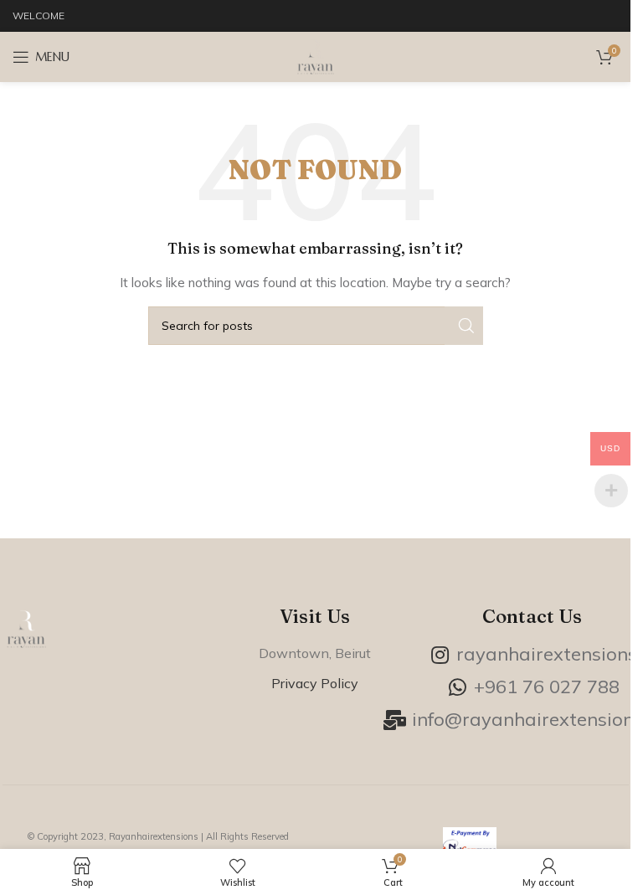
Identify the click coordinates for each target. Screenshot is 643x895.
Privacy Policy (314, 683)
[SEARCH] (464, 325)
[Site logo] (316, 56)
